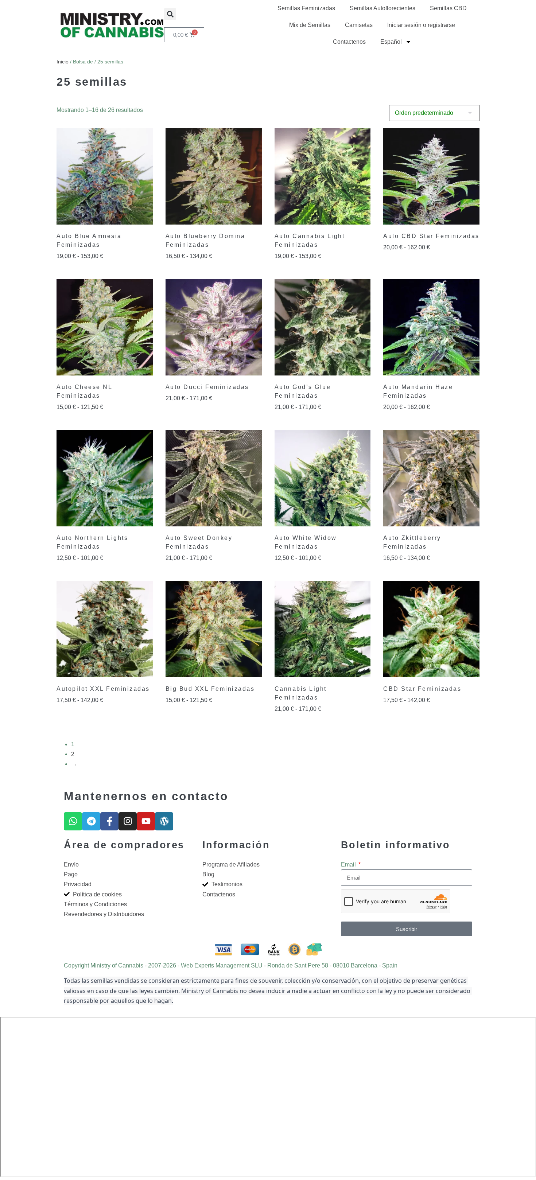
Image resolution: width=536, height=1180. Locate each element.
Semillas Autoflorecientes (382, 8)
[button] (170, 14)
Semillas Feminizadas (306, 8)
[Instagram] (128, 821)
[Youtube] (146, 821)
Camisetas (359, 25)
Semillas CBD (448, 8)
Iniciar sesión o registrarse (421, 25)
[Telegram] (91, 821)
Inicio (63, 62)
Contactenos (349, 42)
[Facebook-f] (109, 821)
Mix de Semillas (309, 25)
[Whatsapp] (73, 821)
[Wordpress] (164, 821)
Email (349, 864)
